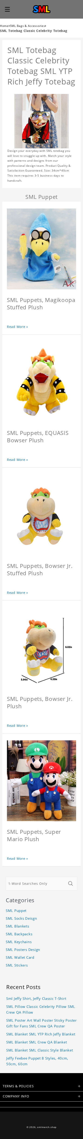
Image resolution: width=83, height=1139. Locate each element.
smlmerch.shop (46, 1127)
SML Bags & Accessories (27, 26)
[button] (7, 9)
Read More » (17, 326)
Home (4, 26)
